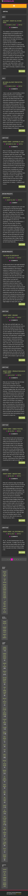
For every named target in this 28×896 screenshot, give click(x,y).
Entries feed (4, 873)
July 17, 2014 (11, 317)
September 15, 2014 (11, 144)
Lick (5, 749)
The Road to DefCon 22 (11, 256)
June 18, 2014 (11, 375)
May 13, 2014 (11, 534)
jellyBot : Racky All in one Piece (12, 21)
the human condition (4, 831)
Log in (4, 869)
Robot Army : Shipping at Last (13, 142)
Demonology (4, 623)
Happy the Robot (4, 636)
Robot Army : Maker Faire (12, 474)
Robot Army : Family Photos (13, 429)
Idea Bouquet (4, 738)
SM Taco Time (4, 799)
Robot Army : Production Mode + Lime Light (14, 372)
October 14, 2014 (11, 25)
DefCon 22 (6, 198)
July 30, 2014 (11, 258)
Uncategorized (4, 856)
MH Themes (18, 893)
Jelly (4, 745)
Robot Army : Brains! (10, 315)
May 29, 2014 (11, 431)
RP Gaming (4, 811)
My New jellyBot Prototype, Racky (13, 83)
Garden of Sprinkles (4, 630)
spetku (20, 25)
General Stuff (4, 665)
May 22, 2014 (11, 476)
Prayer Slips (4, 610)
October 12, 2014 (11, 86)
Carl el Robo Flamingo (4, 691)
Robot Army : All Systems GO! (13, 532)
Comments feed (4, 879)
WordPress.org (4, 884)
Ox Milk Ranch (4, 778)
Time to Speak (4, 580)
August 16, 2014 (11, 200)
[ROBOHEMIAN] (14, 1)
